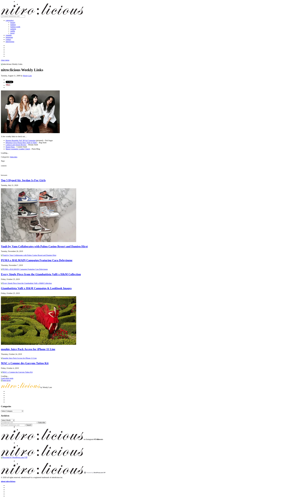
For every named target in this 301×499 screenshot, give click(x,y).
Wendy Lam (27, 76)
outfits (12, 31)
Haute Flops (10, 147)
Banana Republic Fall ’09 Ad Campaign (21, 140)
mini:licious (10, 42)
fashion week (15, 27)
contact (8, 39)
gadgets (13, 29)
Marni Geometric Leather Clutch (18, 149)
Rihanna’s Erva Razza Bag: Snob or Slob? (21, 143)
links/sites (13, 157)
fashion (13, 25)
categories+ (10, 20)
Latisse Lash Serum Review (16, 145)
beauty (12, 23)
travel (12, 33)
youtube (9, 35)
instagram (9, 37)
